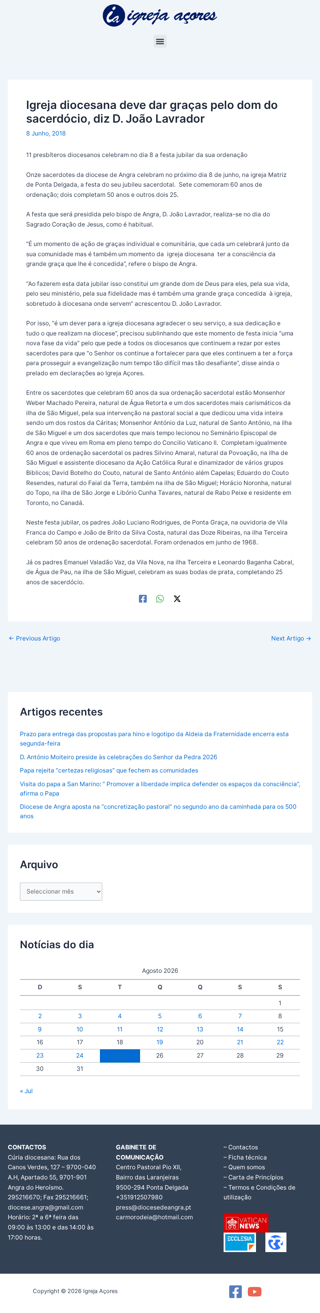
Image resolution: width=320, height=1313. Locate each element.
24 (80, 1055)
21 (240, 1042)
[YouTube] (254, 1291)
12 (160, 1029)
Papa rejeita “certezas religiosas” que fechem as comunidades (109, 770)
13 (200, 1029)
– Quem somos (244, 1167)
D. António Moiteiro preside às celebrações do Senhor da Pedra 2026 (118, 757)
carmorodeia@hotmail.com (154, 1217)
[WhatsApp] (160, 598)
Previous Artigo (34, 638)
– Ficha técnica (245, 1157)
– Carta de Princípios (253, 1177)
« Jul (26, 1091)
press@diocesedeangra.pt (153, 1207)
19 (159, 1042)
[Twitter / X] (177, 598)
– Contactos (241, 1147)
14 (240, 1029)
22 (280, 1042)
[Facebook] (143, 598)
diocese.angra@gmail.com (45, 1207)
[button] (160, 41)
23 (40, 1055)
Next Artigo (291, 638)
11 (120, 1029)
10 (79, 1029)
